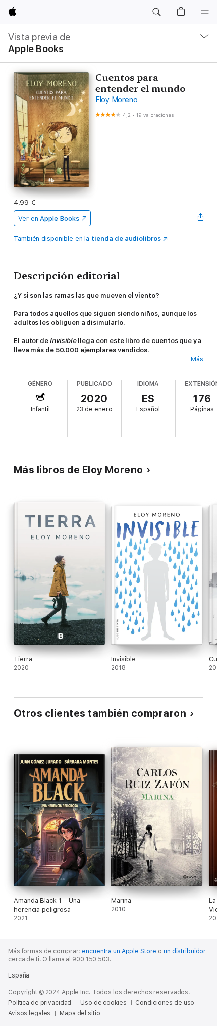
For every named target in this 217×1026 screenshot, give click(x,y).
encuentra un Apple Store (119, 951)
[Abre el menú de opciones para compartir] (200, 218)
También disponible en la (87, 238)
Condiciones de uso (164, 1002)
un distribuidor (185, 951)
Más (197, 359)
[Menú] (205, 12)
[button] (156, 12)
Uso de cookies (103, 1002)
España (18, 975)
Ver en (48, 218)
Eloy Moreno (116, 99)
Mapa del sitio (80, 1013)
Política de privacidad (39, 1002)
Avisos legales (29, 1013)
